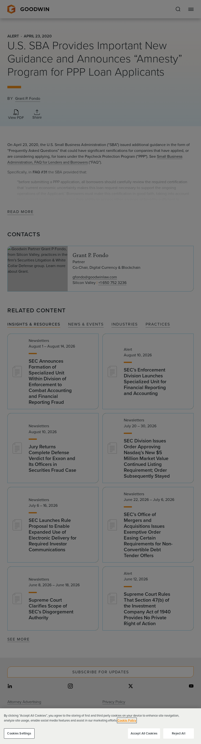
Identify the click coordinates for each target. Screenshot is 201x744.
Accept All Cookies (144, 733)
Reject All (178, 733)
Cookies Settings (19, 733)
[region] (100, 726)
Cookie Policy (126, 720)
